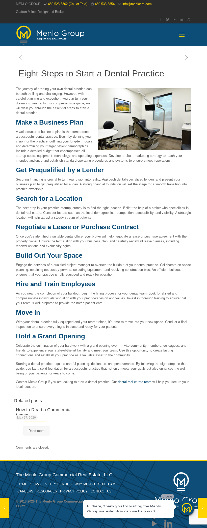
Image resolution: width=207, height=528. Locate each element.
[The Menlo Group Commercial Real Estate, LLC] (50, 34)
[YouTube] (174, 19)
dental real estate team (134, 382)
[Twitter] (168, 19)
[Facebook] (161, 19)
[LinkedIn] (181, 19)
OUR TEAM (106, 484)
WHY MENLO (85, 484)
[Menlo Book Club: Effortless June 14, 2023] (4, 508)
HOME (22, 484)
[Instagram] (188, 19)
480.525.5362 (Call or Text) (67, 4)
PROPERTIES (61, 484)
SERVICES (38, 484)
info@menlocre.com (137, 4)
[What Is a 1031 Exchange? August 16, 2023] (202, 508)
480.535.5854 (105, 4)
